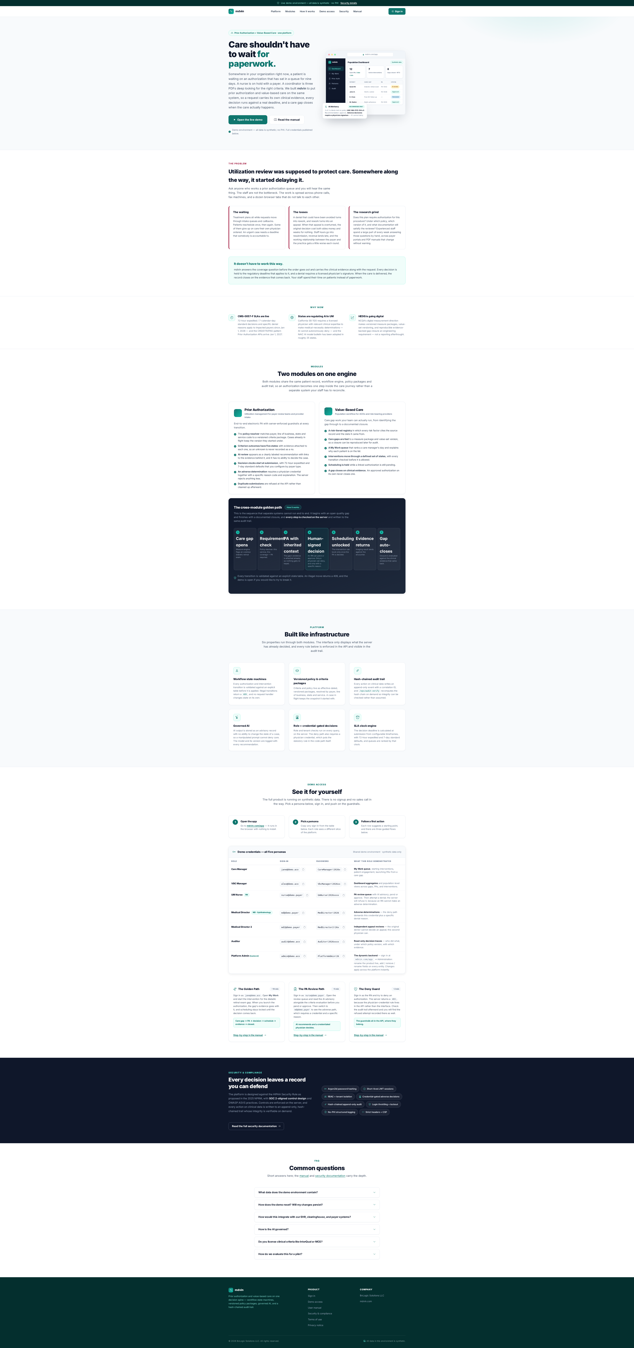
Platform (276, 11)
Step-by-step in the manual (248, 1035)
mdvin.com (366, 1301)
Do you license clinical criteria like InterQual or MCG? (290, 1241)
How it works (307, 11)
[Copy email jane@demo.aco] (303, 869)
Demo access (327, 11)
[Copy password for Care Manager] (345, 869)
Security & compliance (320, 1313)
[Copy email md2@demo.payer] (304, 927)
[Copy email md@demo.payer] (303, 913)
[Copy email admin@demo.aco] (304, 956)
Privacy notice (315, 1325)
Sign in (399, 11)
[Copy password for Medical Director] (343, 913)
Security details (348, 3)
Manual (357, 11)
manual (304, 1175)
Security (344, 11)
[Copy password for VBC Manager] (345, 884)
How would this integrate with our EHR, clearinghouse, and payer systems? (304, 1216)
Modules (290, 11)
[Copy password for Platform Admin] (343, 956)
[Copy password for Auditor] (343, 942)
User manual (314, 1307)
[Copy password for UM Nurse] (343, 895)
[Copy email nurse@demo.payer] (307, 895)
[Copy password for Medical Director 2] (343, 927)
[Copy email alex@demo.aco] (303, 884)
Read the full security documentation (254, 1126)
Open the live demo (250, 119)
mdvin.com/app (255, 825)
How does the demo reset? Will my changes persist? (290, 1204)
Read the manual (289, 119)
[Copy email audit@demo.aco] (304, 942)
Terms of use (315, 1319)
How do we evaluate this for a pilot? (280, 1254)
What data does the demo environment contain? (288, 1192)
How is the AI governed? (273, 1229)
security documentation (330, 1175)
